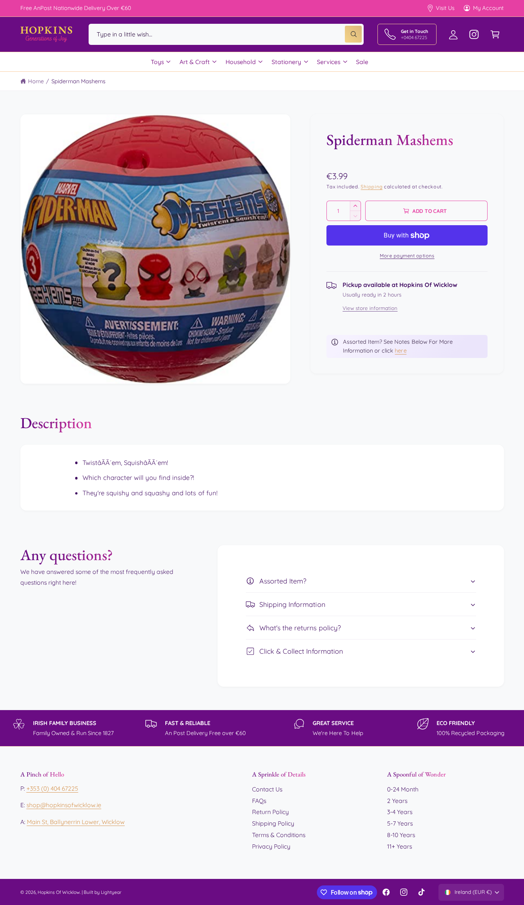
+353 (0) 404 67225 (52, 788)
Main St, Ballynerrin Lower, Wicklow (76, 822)
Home (36, 81)
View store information (370, 308)
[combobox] (226, 34)
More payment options (407, 255)
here (400, 350)
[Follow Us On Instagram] (474, 34)
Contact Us (267, 789)
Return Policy (270, 812)
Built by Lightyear (103, 892)
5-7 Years (400, 823)
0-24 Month (403, 789)
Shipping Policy (273, 823)
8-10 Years (401, 835)
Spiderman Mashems (78, 81)
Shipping (371, 187)
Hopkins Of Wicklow (59, 892)
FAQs (259, 800)
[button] (495, 34)
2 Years (397, 800)
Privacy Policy (271, 846)
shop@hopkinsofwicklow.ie (63, 805)
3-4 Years (399, 812)
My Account (488, 8)
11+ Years (399, 846)
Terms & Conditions (278, 835)
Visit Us (445, 8)
